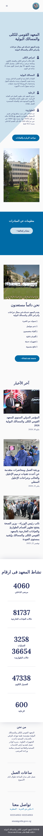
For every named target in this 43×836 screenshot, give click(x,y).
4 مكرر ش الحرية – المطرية (21, 809)
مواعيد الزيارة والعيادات (26, 138)
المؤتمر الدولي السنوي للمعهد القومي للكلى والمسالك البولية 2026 (22, 421)
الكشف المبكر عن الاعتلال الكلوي (23, 235)
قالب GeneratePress (16, 832)
